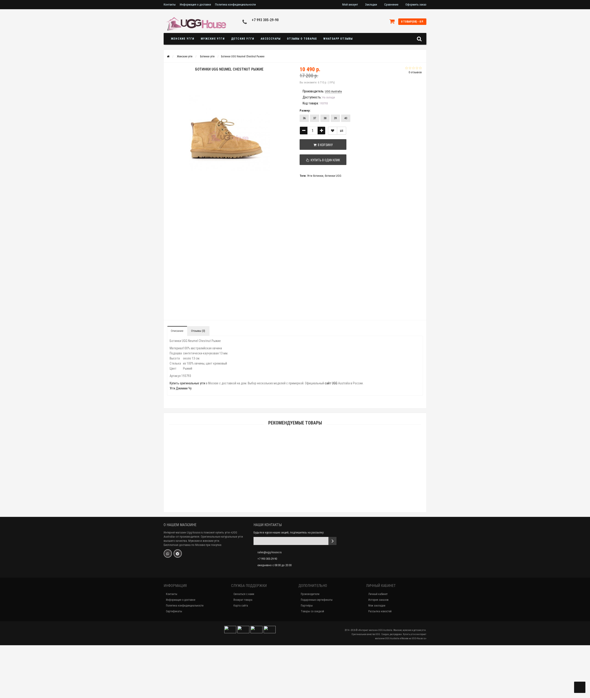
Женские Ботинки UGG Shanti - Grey (295, 487)
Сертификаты (174, 611)
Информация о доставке (195, 4)
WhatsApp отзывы (338, 38)
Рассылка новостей (380, 611)
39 (335, 118)
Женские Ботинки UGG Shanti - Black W (295, 677)
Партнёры (307, 605)
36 (304, 118)
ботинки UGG (333, 175)
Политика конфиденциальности (235, 4)
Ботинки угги (207, 56)
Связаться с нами (243, 594)
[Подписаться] (332, 541)
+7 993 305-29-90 (265, 20)
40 (345, 118)
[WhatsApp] (168, 553)
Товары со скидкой (312, 611)
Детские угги (242, 38)
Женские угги (182, 38)
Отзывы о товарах (302, 38)
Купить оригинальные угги (187, 383)
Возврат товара (242, 599)
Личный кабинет (378, 594)
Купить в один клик (324, 160)
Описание (177, 331)
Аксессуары (270, 38)
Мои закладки (376, 605)
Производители (310, 594)
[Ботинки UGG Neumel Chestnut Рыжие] (179, 205)
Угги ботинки (315, 175)
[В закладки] (332, 131)
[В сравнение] (341, 131)
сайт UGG (331, 383)
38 (325, 118)
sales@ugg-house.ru (269, 552)
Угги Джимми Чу (180, 388)
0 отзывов (415, 72)
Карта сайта (240, 605)
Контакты (170, 4)
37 (314, 118)
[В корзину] (284, 481)
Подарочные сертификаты (317, 599)
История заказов (378, 599)
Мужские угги (212, 38)
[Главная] (168, 56)
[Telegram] (178, 553)
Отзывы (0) (198, 331)
